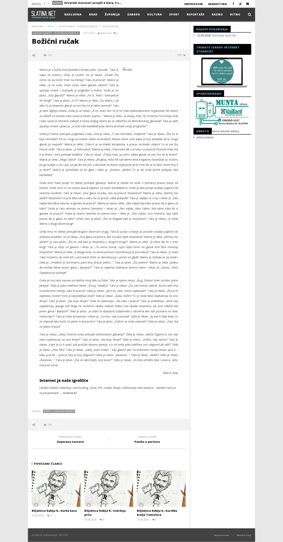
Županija (112, 14)
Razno (217, 14)
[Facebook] (233, 3)
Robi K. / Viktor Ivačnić (59, 411)
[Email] (247, 3)
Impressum (193, 4)
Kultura (154, 14)
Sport (174, 14)
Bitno (235, 14)
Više (180, 55)
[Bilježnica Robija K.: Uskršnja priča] (108, 488)
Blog (51, 26)
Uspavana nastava (70, 439)
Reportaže (195, 14)
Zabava (133, 14)
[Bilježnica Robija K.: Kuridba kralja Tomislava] (161, 488)
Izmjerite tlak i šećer (79, 3)
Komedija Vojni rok (224, 35)
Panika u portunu (147, 439)
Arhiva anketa (205, 137)
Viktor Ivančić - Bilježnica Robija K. (78, 26)
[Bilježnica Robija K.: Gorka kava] (56, 488)
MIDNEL (63, 535)
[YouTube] (240, 3)
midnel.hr (70, 393)
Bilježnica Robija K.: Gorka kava (54, 511)
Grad (57, 4)
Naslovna (73, 14)
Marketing (217, 4)
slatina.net (105, 33)
